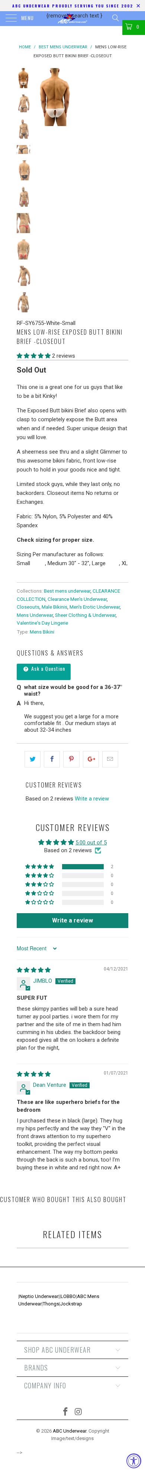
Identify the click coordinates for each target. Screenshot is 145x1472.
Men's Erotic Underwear (95, 607)
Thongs (51, 1304)
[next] (121, 97)
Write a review (92, 798)
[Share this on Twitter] (33, 759)
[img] (34, 970)
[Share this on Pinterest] (71, 759)
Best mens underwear (67, 591)
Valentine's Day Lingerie (42, 623)
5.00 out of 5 (91, 842)
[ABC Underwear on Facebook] (65, 1412)
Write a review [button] (72, 920)
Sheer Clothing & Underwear (85, 615)
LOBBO (68, 1296)
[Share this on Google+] (91, 759)
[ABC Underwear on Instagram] (78, 1412)
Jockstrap (71, 1304)
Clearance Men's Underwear (77, 599)
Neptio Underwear (38, 1296)
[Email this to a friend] (110, 759)
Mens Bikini (42, 632)
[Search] (115, 17)
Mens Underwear (35, 615)
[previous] (42, 97)
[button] (34, 355)
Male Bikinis (54, 607)
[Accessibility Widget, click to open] (133, 1460)
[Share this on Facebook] (52, 759)
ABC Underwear (69, 1431)
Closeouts (28, 607)
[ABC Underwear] (72, 18)
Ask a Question (47, 668)
